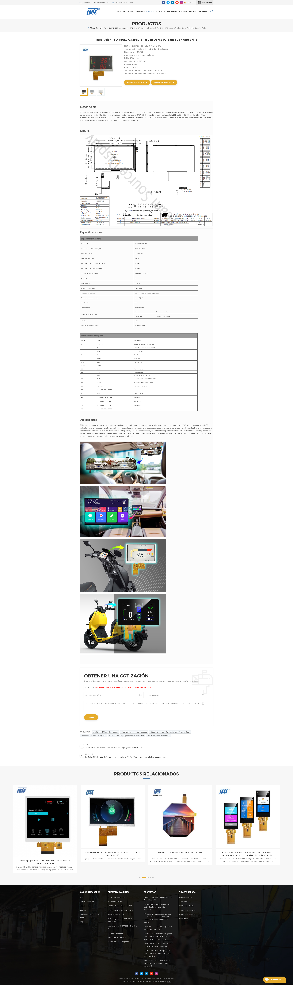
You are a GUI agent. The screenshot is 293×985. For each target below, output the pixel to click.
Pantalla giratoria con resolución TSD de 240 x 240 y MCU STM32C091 (248, 853)
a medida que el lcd (115, 901)
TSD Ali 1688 (183, 919)
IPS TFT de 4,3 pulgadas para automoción (127, 736)
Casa (81, 897)
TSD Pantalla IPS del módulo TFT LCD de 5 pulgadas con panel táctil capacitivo (157, 907)
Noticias (184, 11)
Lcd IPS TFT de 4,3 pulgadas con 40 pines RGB (170, 732)
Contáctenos (202, 11)
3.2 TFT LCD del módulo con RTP (120, 906)
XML (134, 981)
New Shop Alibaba (185, 897)
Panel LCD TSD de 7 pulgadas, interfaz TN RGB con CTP (158, 898)
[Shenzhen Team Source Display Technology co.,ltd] (93, 11)
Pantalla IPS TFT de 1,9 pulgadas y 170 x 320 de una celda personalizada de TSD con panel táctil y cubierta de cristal (180, 853)
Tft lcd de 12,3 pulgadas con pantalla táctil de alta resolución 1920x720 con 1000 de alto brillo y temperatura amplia (158, 918)
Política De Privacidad (144, 981)
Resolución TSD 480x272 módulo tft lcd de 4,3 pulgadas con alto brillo (123, 687)
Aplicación (193, 11)
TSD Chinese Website (186, 906)
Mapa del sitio (127, 981)
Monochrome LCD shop (187, 910)
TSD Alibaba (183, 901)
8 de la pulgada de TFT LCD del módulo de (122, 927)
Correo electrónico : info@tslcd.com (96, 2)
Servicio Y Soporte (173, 11)
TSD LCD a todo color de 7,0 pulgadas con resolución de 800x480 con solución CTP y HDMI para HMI (158, 936)
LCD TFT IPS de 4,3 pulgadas (106, 732)
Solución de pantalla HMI (117, 937)
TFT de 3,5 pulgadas (115, 933)
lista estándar (160, 11)
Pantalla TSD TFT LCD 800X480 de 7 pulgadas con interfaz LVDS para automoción (157, 963)
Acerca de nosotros (137, 11)
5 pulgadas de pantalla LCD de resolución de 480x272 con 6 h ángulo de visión (45, 853)
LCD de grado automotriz (159, 736)
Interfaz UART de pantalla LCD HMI (120, 910)
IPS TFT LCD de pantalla (116, 897)
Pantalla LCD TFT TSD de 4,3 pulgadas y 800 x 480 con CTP (158, 928)
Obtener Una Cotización (275, 981)
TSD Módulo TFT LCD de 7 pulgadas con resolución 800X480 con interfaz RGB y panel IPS (157, 953)
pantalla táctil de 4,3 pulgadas (135, 732)
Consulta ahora (136, 82)
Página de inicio (123, 11)
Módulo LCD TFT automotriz (116, 28)
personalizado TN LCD (116, 914)
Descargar (206, 2)
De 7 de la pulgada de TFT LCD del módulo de (120, 920)
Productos (150, 11)
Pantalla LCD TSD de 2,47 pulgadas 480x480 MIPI (112, 852)
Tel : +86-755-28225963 (124, 2)
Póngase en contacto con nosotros (89, 916)
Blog (81, 922)
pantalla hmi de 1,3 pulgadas (118, 942)
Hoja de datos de (163, 82)
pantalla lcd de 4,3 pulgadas (94, 736)
